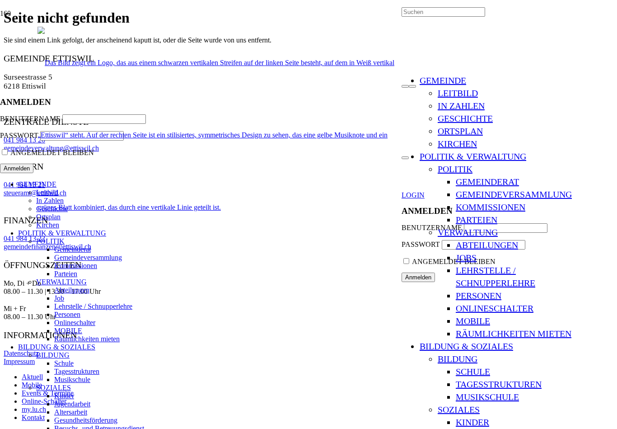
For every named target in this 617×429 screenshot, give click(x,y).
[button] (413, 195)
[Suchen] (405, 86)
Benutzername (30, 119)
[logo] (219, 207)
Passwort (421, 244)
